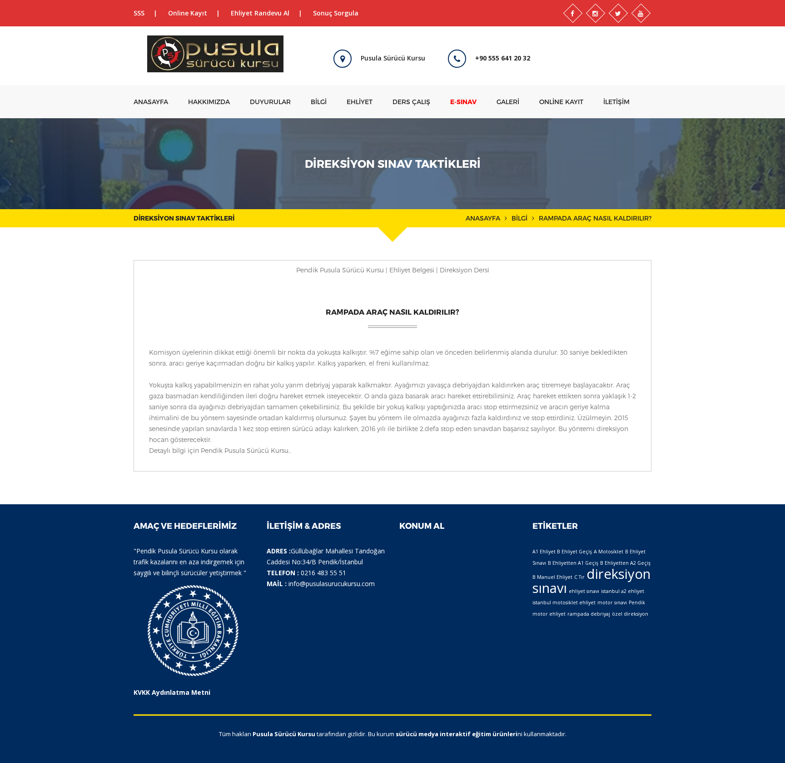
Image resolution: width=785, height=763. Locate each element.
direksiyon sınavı (591, 581)
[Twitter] (618, 13)
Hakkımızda (209, 101)
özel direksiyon (630, 614)
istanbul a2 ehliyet (622, 591)
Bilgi (319, 101)
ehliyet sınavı (584, 591)
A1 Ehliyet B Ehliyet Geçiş (562, 551)
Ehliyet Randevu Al (260, 13)
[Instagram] (595, 13)
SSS (139, 13)
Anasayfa (151, 101)
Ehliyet (360, 101)
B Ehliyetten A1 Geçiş (573, 563)
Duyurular (270, 101)
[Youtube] (641, 13)
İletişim (616, 101)
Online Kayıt (187, 13)
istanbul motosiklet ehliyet (564, 602)
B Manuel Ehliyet (552, 577)
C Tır (579, 577)
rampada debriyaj (588, 614)
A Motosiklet (608, 551)
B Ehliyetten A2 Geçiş (625, 563)
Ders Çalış (411, 101)
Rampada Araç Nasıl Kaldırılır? (392, 311)
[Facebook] (572, 13)
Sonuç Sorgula (335, 13)
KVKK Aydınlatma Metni (172, 692)
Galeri (508, 101)
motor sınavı (612, 602)
